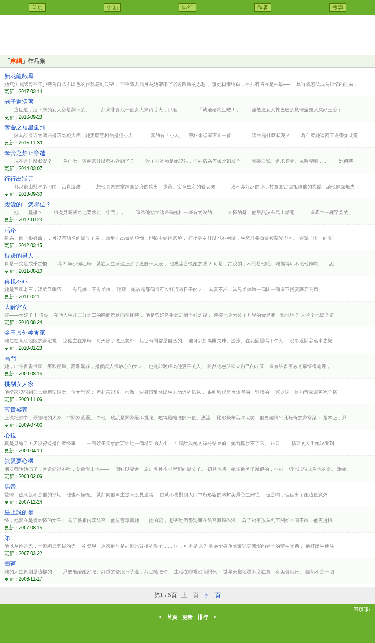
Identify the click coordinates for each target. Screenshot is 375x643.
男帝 (10, 487)
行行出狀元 (19, 179)
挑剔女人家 (19, 384)
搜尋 (338, 7)
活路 (10, 230)
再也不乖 (16, 281)
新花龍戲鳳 (19, 76)
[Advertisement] (187, 33)
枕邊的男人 (19, 256)
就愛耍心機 (19, 461)
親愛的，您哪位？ (27, 204)
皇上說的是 (19, 512)
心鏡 (10, 435)
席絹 (16, 61)
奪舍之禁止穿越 (24, 153)
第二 (10, 538)
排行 (187, 7)
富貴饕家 (16, 410)
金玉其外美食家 (24, 333)
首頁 (37, 7)
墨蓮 (10, 564)
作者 (262, 7)
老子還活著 (19, 102)
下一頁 (212, 595)
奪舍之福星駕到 (24, 127)
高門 (10, 358)
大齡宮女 (16, 307)
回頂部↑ (362, 609)
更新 (112, 7)
